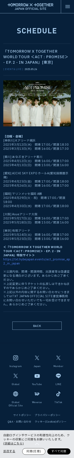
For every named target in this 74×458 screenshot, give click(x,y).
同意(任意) (34, 451)
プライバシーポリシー (48, 415)
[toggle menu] (67, 6)
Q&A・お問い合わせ (19, 421)
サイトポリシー (22, 415)
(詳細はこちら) (13, 444)
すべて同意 (59, 451)
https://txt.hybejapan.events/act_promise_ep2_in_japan (36, 261)
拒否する (9, 451)
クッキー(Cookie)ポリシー (51, 421)
